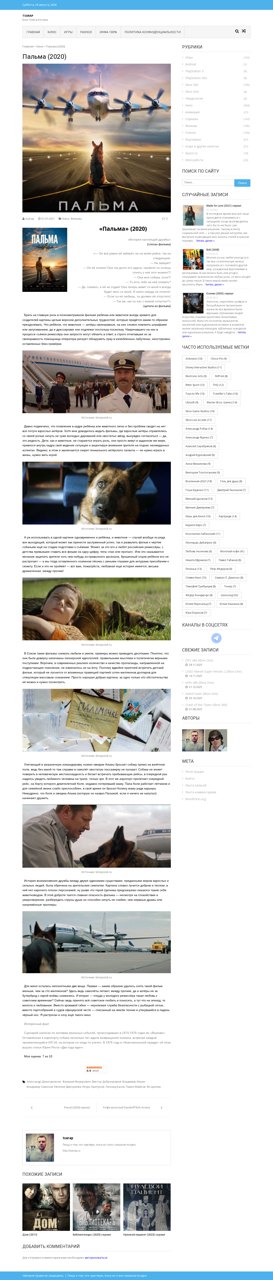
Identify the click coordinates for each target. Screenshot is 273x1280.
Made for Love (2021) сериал (223, 205)
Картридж (228, 516)
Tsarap (27, 16)
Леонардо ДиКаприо (201, 542)
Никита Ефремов (198, 560)
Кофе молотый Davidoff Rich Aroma (126, 1107)
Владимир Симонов (40, 1086)
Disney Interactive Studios (204, 367)
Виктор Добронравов (106, 1081)
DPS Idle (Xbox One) (199, 660)
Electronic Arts (196, 376)
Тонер (230, 586)
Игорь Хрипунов (93, 1086)
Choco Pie (219, 358)
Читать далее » (205, 240)
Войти (190, 778)
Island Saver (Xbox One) (201, 694)
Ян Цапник (154, 1086)
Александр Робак (199, 429)
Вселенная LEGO (199, 481)
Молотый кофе (232, 551)
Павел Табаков (230, 560)
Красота (191, 153)
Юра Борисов (196, 612)
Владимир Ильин (133, 1081)
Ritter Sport (195, 385)
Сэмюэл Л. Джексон (229, 577)
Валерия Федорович (77, 1081)
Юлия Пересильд (198, 604)
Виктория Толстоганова (203, 472)
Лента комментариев (200, 792)
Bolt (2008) (212, 249)
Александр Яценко (199, 437)
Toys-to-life (195, 393)
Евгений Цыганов (199, 499)
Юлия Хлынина (231, 604)
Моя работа (194, 160)
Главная (33, 32)
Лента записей (195, 785)
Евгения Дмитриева (67, 1086)
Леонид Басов (115, 1086)
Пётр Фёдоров (221, 569)
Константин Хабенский (203, 534)
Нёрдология (194, 98)
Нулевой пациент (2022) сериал (144, 1234)
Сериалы (191, 119)
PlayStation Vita (196, 78)
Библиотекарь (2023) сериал (92, 1234)
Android (190, 64)
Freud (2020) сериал (77, 1107)
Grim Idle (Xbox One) (199, 682)
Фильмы (76, 218)
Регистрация (194, 772)
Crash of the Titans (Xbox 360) (206, 705)
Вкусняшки (193, 139)
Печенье (194, 569)
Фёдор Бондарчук (199, 595)
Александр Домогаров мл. (44, 1081)
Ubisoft (192, 402)
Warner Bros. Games (222, 402)
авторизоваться (96, 1257)
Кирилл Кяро (196, 525)
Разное (86, 32)
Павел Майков (136, 1086)
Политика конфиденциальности (153, 32)
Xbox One (192, 92)
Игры (68, 32)
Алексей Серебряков (201, 446)
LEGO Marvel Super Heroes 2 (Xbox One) (213, 671)
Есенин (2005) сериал (219, 293)
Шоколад (229, 595)
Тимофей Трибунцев (201, 586)
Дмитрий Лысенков (231, 490)
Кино (52, 32)
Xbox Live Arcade (199, 420)
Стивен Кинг (196, 577)
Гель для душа (231, 481)
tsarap (30, 218)
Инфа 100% (108, 32)
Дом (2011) (29, 1234)
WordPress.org (195, 799)
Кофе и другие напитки (202, 146)
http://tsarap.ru (71, 1150)
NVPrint (221, 376)
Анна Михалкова (198, 464)
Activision (194, 358)
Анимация (192, 112)
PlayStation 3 (194, 71)
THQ (218, 385)
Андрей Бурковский (200, 455)
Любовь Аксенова (199, 551)
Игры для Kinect (198, 516)
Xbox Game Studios (200, 411)
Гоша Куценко (197, 490)
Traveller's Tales (225, 393)
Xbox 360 (191, 85)
